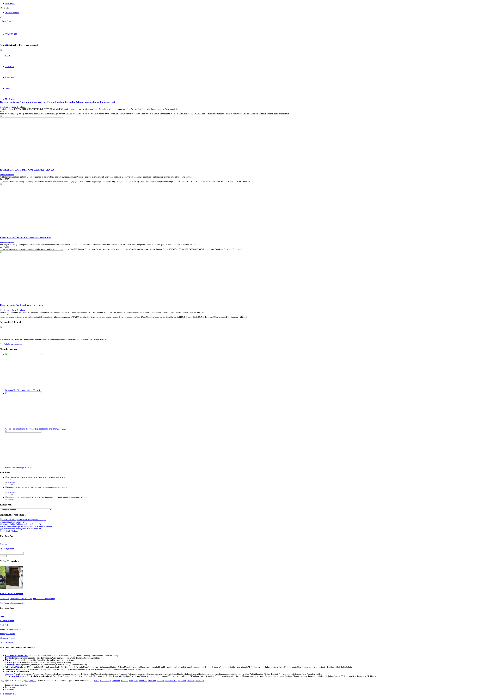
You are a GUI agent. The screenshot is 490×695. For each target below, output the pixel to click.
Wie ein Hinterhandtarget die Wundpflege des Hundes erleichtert (31, 429)
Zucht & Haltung (18, 107)
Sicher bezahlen (6, 642)
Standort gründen (7, 549)
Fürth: (8, 658)
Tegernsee (182, 680)
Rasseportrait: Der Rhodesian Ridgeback (21, 305)
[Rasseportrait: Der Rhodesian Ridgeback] (31, 252)
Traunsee (190, 680)
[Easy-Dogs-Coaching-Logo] (5, 21)
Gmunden (116, 680)
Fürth (131, 680)
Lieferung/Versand (7, 638)
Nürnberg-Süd (171, 680)
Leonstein (143, 680)
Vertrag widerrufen (7, 634)
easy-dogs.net (30, 680)
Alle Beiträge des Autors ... (11, 344)
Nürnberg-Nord (12, 662)
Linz (136, 680)
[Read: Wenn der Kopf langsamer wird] (23, 355)
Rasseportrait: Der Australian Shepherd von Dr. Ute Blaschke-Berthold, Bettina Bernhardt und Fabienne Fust (57, 102)
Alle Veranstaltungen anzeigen (12, 603)
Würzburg (199, 680)
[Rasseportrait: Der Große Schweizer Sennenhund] (31, 184)
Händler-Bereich (7, 621)
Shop (2, 616)
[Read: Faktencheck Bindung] (23, 432)
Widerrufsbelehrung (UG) (10, 629)
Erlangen (124, 680)
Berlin (96, 680)
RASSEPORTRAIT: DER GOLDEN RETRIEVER (27, 169)
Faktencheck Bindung (14, 467)
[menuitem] (247, 3)
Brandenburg (105, 680)
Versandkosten (11, 482)
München (152, 680)
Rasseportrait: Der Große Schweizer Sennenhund (25, 237)
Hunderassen (5, 107)
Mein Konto (10, 3)
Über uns (3, 544)
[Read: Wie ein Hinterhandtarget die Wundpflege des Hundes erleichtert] (23, 393)
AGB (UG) (4, 625)
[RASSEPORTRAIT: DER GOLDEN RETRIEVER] (31, 117)
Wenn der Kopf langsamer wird (17, 390)
